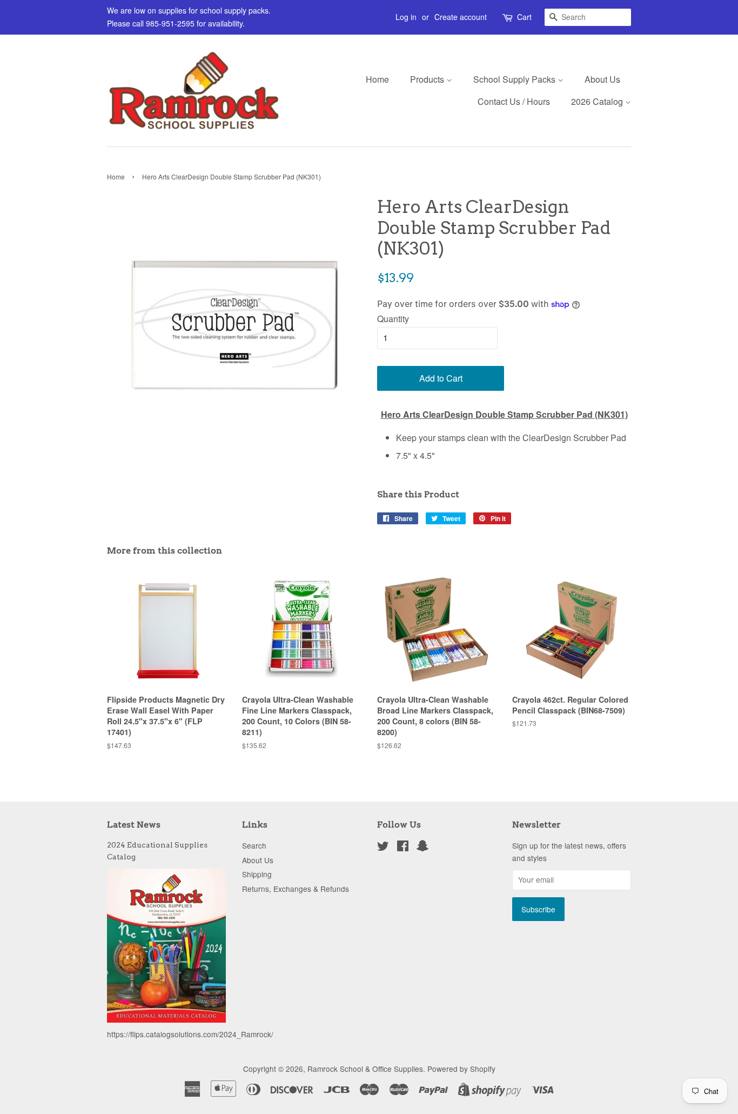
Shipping (257, 874)
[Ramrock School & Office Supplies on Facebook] (403, 847)
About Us (602, 79)
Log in (406, 16)
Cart (524, 16)
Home (377, 79)
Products (428, 79)
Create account (460, 16)
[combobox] (588, 17)
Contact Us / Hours (514, 101)
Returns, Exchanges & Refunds (295, 888)
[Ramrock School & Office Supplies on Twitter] (383, 847)
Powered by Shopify (461, 1068)
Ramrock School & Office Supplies (365, 1068)
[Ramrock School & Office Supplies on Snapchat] (422, 847)
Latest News (133, 824)
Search (254, 845)
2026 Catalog (598, 101)
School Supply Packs (515, 79)
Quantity (393, 318)
